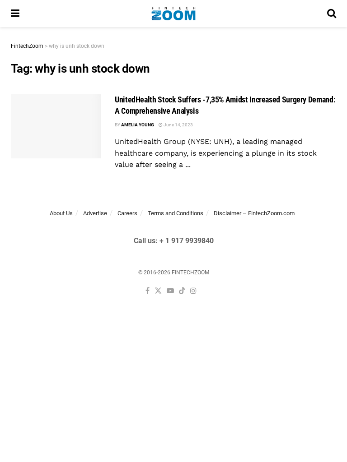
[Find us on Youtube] (170, 291)
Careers (127, 213)
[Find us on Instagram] (193, 291)
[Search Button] (331, 13)
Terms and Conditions (175, 213)
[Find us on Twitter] (158, 291)
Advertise (95, 213)
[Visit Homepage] (173, 14)
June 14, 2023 (178, 124)
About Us (61, 213)
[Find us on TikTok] (182, 291)
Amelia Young (137, 124)
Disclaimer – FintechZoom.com (254, 213)
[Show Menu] (15, 13)
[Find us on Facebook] (147, 291)
